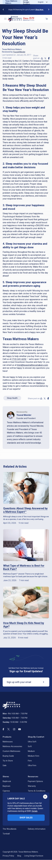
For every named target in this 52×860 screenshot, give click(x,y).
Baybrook (7, 781)
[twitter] (45, 58)
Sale (4, 765)
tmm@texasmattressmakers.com (32, 365)
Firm (30, 760)
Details (34, 811)
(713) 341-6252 (19, 359)
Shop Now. (39, 10)
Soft (30, 746)
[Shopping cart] (46, 18)
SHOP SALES (26, 817)
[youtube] (19, 729)
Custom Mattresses (11, 751)
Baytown (6, 786)
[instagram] (14, 729)
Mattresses (8, 741)
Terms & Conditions (36, 791)
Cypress (6, 791)
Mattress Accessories (12, 746)
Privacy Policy (8, 856)
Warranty (32, 786)
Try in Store (8, 760)
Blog (19, 856)
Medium (31, 751)
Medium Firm (33, 756)
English (40, 2)
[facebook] (49, 58)
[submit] (41, 681)
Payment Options (35, 781)
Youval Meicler (19, 52)
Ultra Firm (32, 765)
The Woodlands (9, 829)
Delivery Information (36, 829)
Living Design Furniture (33, 856)
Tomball (6, 833)
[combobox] (42, 2)
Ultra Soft (32, 741)
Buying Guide (8, 756)
